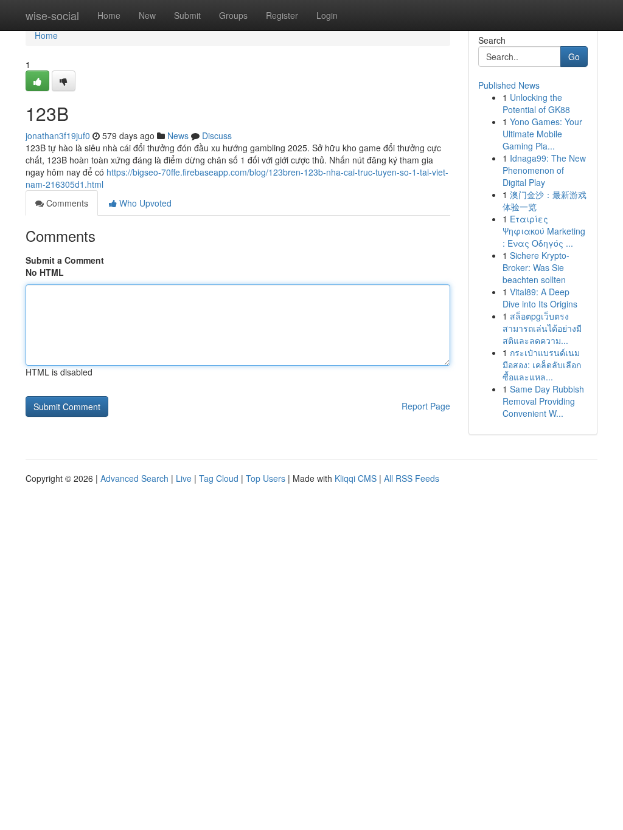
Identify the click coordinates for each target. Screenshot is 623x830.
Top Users (265, 478)
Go (574, 56)
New (147, 15)
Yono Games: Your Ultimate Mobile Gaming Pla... (542, 133)
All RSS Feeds (411, 478)
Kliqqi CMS (356, 478)
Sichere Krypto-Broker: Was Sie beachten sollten (536, 267)
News (178, 135)
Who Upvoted (144, 203)
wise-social (52, 15)
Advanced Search (134, 478)
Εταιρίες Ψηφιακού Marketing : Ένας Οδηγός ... (544, 231)
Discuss (217, 135)
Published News (509, 85)
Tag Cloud (218, 478)
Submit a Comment (65, 260)
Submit (187, 15)
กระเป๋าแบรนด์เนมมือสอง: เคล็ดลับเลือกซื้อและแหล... (542, 364)
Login (327, 15)
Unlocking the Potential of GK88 (536, 103)
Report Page (426, 406)
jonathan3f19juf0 (58, 135)
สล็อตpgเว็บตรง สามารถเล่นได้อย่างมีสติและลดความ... (542, 328)
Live (184, 478)
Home (108, 15)
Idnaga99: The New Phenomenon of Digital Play (544, 170)
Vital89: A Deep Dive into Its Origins (540, 298)
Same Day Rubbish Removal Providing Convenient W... (543, 401)
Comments (66, 203)
